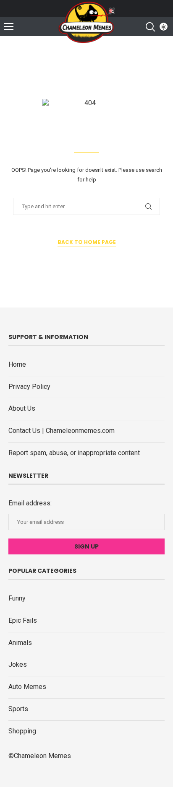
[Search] (150, 27)
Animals (20, 643)
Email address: (30, 503)
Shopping (22, 731)
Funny (17, 598)
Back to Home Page (87, 242)
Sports (18, 709)
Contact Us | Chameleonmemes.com (61, 431)
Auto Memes (27, 687)
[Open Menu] (8, 26)
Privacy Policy (29, 387)
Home (17, 364)
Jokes (17, 664)
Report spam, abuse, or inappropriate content (74, 453)
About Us (21, 408)
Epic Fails (22, 620)
